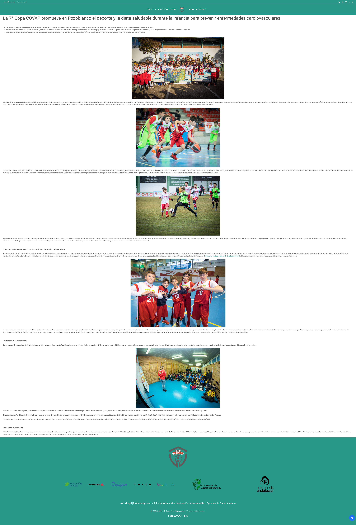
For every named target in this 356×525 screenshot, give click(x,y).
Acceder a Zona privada (9, 2)
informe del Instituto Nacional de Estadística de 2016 (222, 256)
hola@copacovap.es (21, 2)
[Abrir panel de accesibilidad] (352, 518)
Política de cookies (165, 503)
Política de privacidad (144, 503)
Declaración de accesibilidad (190, 503)
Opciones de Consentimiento (221, 503)
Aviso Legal (126, 503)
